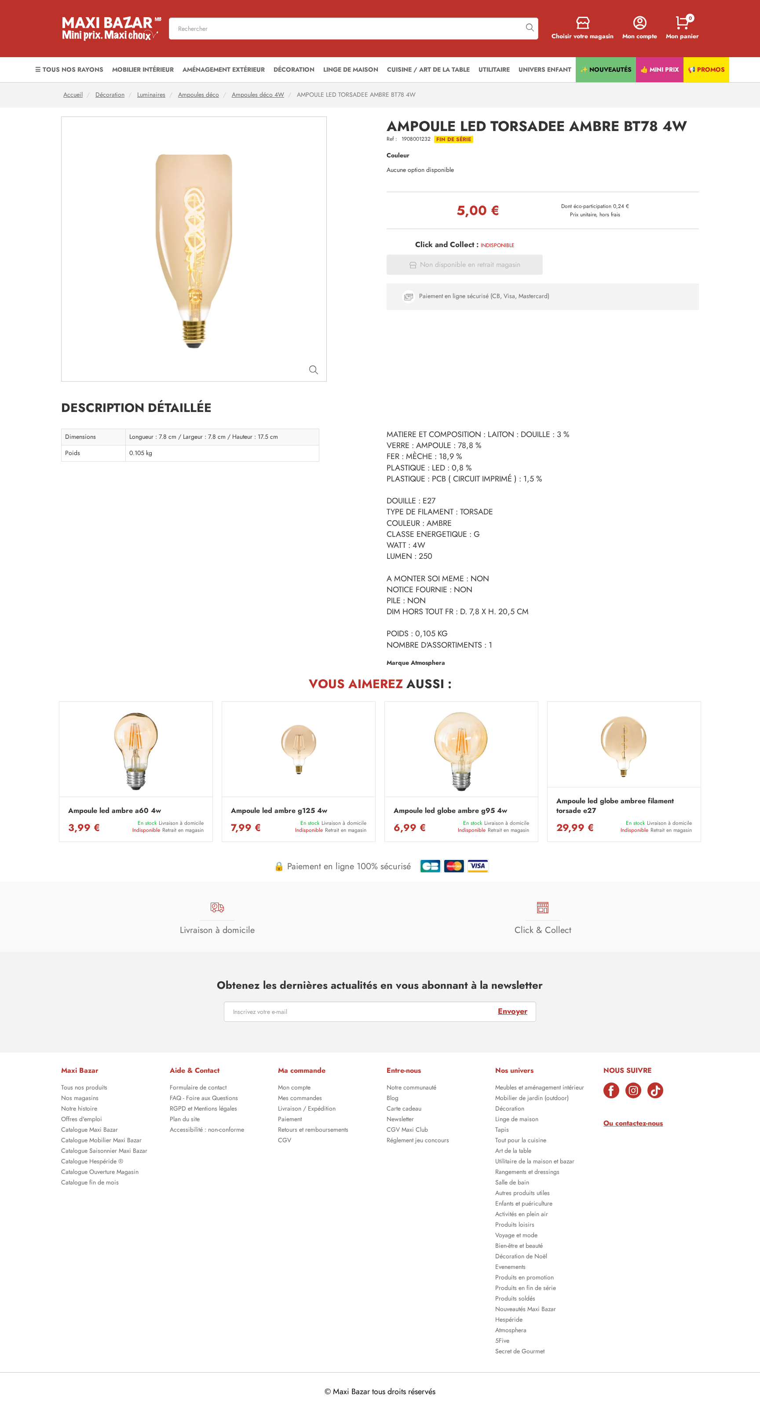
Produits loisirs (514, 1225)
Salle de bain (512, 1183)
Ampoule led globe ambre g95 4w (450, 811)
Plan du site (185, 1119)
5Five (502, 1341)
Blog (392, 1098)
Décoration (109, 95)
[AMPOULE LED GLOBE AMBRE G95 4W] (461, 751)
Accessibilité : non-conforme (207, 1130)
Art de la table (513, 1151)
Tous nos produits (84, 1088)
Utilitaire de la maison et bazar (534, 1162)
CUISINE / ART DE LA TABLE (428, 69)
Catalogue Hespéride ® (92, 1162)
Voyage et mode (516, 1235)
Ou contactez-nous (633, 1123)
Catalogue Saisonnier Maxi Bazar (104, 1151)
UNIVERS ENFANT (545, 69)
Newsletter (400, 1119)
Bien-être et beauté (519, 1246)
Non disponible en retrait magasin (470, 265)
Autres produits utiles (522, 1193)
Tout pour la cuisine (520, 1140)
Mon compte (294, 1088)
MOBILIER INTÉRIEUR (143, 69)
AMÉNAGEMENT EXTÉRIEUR (224, 69)
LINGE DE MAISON (350, 69)
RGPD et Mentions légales (203, 1109)
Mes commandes (300, 1098)
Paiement (290, 1119)
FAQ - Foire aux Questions (204, 1098)
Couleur (398, 155)
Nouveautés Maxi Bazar (525, 1309)
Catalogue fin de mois (90, 1183)
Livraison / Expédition (307, 1109)
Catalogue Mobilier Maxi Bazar (101, 1140)
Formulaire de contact (198, 1088)
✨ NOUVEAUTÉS (606, 69)
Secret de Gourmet (519, 1351)
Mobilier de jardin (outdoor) (532, 1098)
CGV (284, 1140)
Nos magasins (80, 1098)
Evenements (510, 1267)
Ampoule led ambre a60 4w (114, 811)
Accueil (73, 95)
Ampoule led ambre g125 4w (279, 811)
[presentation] (59, 772)
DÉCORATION (294, 69)
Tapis (502, 1130)
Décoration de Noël (521, 1257)
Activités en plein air (521, 1214)
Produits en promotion (524, 1278)
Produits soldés (515, 1299)
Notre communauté (411, 1088)
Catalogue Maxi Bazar (89, 1130)
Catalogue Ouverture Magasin (100, 1172)
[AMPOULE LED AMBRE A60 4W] (136, 751)
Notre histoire (79, 1109)
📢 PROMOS (706, 69)
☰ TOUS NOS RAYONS (69, 69)
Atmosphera (510, 1330)
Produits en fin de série (525, 1288)
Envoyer (512, 1011)
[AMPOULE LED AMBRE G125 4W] (299, 751)
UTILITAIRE (494, 69)
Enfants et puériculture (523, 1204)
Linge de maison (516, 1119)
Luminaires (151, 95)
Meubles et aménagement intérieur (539, 1088)
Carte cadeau (404, 1109)
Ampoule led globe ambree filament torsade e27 (615, 806)
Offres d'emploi (81, 1119)
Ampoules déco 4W (258, 95)
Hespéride (508, 1320)
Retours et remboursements (313, 1130)
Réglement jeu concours (418, 1140)
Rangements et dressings (527, 1172)
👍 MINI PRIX (659, 69)
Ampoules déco (198, 95)
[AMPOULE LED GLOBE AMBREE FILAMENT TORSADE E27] (624, 746)
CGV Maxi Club (407, 1130)
